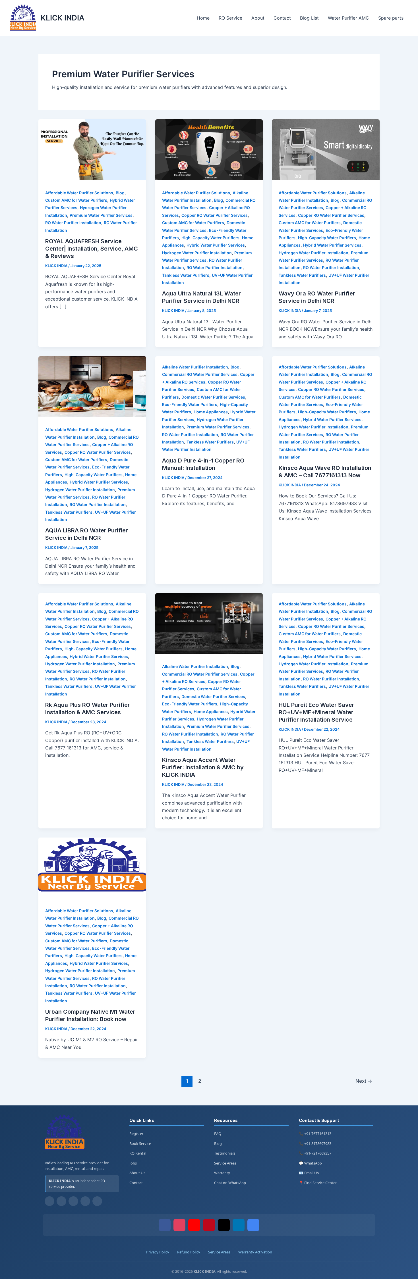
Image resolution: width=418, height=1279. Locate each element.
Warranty (222, 1172)
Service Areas (225, 1163)
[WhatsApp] (85, 1201)
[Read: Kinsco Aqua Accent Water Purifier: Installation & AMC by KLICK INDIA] (209, 652)
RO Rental (137, 1153)
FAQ (217, 1133)
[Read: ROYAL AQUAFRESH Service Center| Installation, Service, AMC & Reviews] (92, 178)
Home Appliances (211, 411)
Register (136, 1133)
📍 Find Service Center (318, 1182)
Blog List (309, 18)
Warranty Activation (255, 1252)
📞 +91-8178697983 (315, 1143)
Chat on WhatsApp (230, 1182)
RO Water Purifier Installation (73, 222)
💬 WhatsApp (310, 1163)
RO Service (230, 18)
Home (203, 18)
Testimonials (224, 1153)
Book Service (140, 1143)
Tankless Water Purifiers (185, 275)
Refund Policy (188, 1252)
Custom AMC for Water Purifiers (76, 200)
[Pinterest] (209, 1225)
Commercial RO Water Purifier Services (199, 374)
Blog (120, 192)
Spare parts (390, 18)
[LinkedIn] (239, 1225)
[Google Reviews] (253, 1225)
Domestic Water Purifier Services (213, 397)
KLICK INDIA (62, 17)
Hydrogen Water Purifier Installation (197, 252)
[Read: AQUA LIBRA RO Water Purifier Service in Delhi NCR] (92, 415)
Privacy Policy (157, 1252)
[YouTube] (73, 1201)
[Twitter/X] (224, 1225)
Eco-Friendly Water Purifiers (189, 404)
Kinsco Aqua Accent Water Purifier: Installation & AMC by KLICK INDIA (203, 767)
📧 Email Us (309, 1172)
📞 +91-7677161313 (315, 1133)
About (257, 18)
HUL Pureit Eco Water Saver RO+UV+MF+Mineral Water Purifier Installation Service (316, 712)
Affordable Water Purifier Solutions (79, 192)
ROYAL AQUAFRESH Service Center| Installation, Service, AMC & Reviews (91, 248)
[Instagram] (61, 1201)
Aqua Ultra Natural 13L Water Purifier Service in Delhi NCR (201, 297)
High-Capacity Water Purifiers (210, 237)
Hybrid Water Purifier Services (216, 245)
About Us (137, 1172)
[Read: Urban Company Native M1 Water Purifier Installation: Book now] (92, 896)
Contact (282, 18)
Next (363, 1081)
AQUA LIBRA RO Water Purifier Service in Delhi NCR (86, 534)
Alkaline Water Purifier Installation (195, 366)
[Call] (97, 1201)
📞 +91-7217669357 (315, 1153)
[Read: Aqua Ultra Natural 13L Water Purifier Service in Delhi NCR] (209, 178)
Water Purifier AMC (348, 18)
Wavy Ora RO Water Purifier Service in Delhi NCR (317, 297)
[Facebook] (49, 1201)
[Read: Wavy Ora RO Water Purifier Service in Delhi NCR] (326, 178)
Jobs (133, 1163)
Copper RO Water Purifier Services (214, 215)
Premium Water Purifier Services (101, 215)
